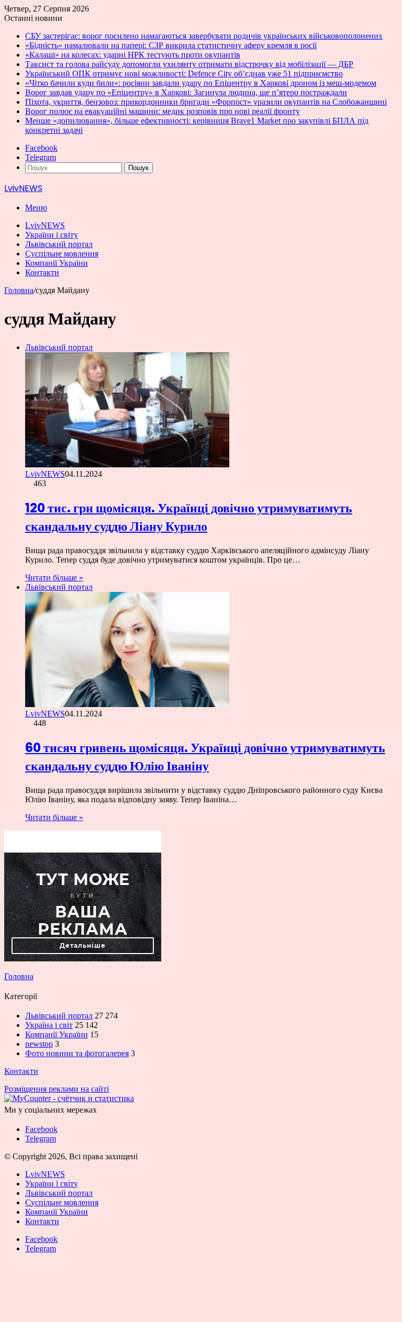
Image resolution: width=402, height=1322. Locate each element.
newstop (39, 1043)
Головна (19, 290)
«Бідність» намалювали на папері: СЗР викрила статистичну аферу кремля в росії (171, 45)
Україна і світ (49, 1025)
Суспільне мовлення (61, 253)
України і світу (51, 234)
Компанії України (56, 263)
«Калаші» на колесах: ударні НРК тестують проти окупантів (132, 54)
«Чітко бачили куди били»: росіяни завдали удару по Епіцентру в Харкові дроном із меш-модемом (200, 83)
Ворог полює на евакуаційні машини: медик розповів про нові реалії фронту (162, 111)
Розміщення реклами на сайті (56, 1088)
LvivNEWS (45, 225)
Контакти (42, 272)
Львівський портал (59, 244)
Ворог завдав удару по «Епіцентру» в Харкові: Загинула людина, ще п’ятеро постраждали (186, 92)
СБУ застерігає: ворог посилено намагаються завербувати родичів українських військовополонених (204, 35)
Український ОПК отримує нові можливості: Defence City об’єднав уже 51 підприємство (184, 73)
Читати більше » (54, 577)
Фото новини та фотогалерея (77, 1053)
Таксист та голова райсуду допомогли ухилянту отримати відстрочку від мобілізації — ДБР (189, 64)
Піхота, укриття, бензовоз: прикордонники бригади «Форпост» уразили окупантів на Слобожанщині (206, 101)
